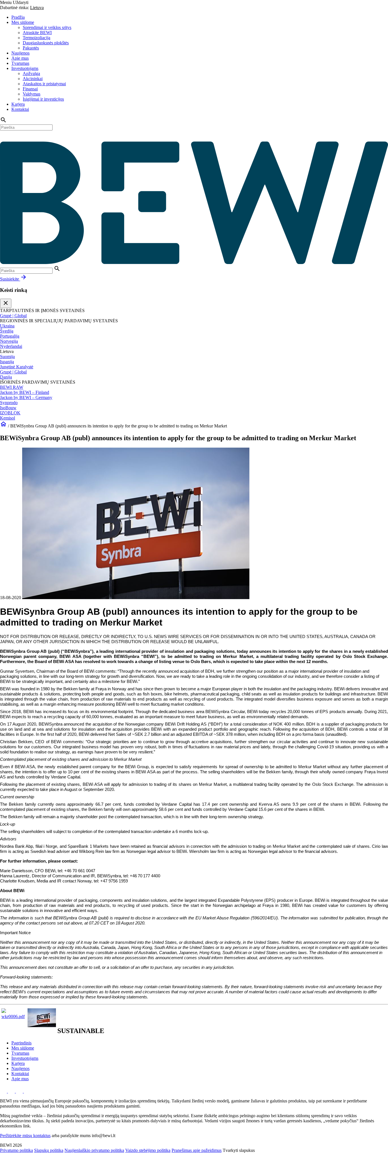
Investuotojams (24, 68)
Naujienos (20, 53)
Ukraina (7, 325)
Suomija (7, 356)
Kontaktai (20, 109)
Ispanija (7, 361)
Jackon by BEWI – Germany (26, 397)
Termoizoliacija (36, 37)
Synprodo (9, 402)
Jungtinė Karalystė (16, 366)
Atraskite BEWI (37, 32)
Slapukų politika (48, 1150)
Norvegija (9, 341)
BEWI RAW (11, 387)
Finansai (30, 88)
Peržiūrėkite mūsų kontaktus (25, 1135)
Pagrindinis (21, 1042)
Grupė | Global (13, 315)
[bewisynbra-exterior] (42, 1025)
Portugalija (9, 336)
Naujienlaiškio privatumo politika (94, 1150)
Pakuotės (31, 47)
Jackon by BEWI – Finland (24, 392)
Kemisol (7, 418)
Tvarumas (20, 63)
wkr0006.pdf (13, 1016)
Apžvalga (31, 73)
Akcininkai (33, 78)
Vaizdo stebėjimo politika (147, 1150)
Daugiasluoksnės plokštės (46, 42)
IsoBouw (8, 407)
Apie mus (20, 58)
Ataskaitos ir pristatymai (44, 83)
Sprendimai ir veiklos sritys (47, 27)
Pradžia (18, 17)
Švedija (6, 331)
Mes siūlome (22, 22)
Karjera (18, 104)
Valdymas (31, 94)
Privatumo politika (16, 1150)
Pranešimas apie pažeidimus (197, 1150)
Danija (6, 377)
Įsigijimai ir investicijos (43, 99)
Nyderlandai (11, 346)
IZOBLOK (10, 412)
